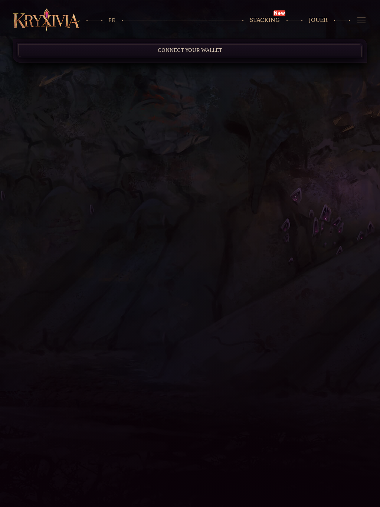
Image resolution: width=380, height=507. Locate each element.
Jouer (318, 20)
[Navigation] (361, 20)
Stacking (265, 20)
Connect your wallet (190, 50)
